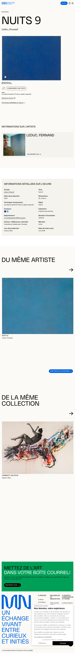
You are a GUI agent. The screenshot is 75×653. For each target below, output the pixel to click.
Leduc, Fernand (9, 192)
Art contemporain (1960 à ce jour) (14, 218)
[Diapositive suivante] (71, 270)
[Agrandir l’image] (3, 88)
